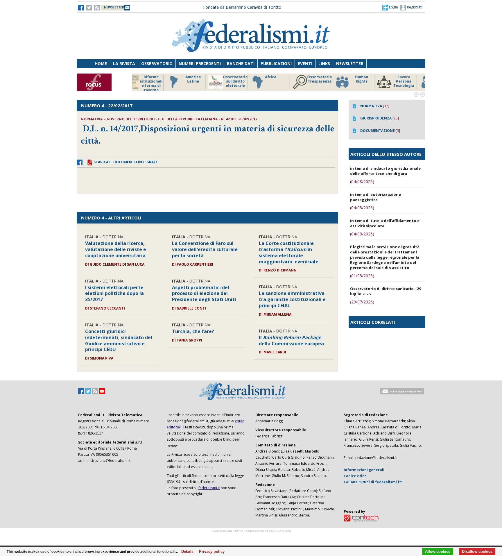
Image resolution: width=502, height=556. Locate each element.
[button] (390, 7)
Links (324, 63)
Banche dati (240, 63)
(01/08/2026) (362, 275)
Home (101, 63)
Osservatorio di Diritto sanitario (412, 81)
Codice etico (355, 475)
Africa (237, 77)
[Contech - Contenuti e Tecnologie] (361, 517)
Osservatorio (157, 63)
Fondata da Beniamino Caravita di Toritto (242, 7)
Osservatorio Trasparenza (285, 79)
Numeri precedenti (200, 63)
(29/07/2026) (362, 302)
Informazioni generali (364, 469)
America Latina (159, 79)
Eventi (305, 63)
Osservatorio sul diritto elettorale (201, 81)
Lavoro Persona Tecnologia (370, 81)
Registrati (414, 7)
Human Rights (327, 79)
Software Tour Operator (251, 537)
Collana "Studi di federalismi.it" (373, 482)
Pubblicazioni (276, 63)
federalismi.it (209, 487)
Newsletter (349, 63)
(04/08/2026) (362, 181)
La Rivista (124, 63)
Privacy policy (210, 552)
